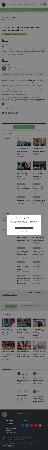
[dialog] (24, 225)
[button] (24, 232)
